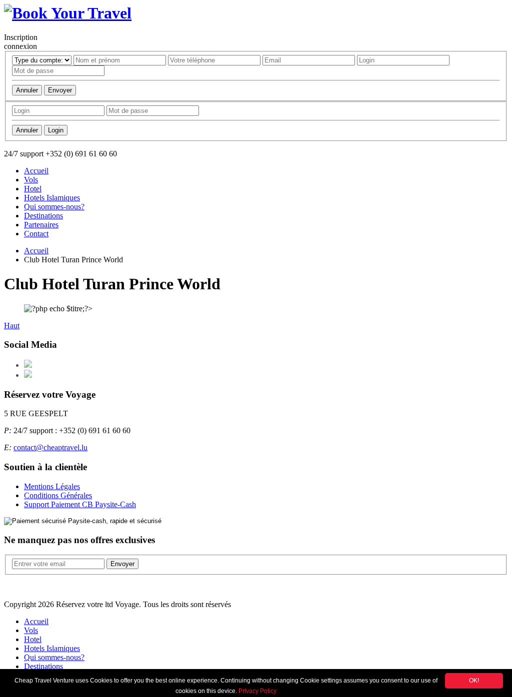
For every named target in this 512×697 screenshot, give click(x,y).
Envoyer (60, 90)
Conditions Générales (58, 495)
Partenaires (41, 224)
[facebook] (28, 365)
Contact (36, 233)
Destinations (43, 215)
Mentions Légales (52, 486)
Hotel (33, 188)
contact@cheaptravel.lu (51, 447)
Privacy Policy (257, 691)
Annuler (27, 90)
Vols (31, 179)
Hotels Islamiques (52, 197)
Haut (12, 325)
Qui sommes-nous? (54, 206)
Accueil (36, 170)
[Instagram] (28, 375)
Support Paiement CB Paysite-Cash (80, 504)
